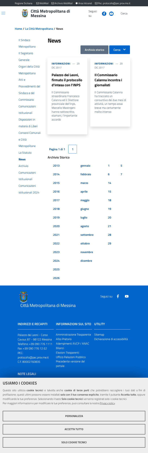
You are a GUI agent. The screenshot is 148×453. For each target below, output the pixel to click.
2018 (56, 209)
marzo (84, 183)
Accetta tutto (74, 429)
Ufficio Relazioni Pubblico (71, 357)
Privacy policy (107, 403)
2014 (56, 174)
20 (109, 217)
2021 (56, 235)
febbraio (85, 174)
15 (109, 191)
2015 (56, 183)
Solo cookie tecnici (74, 442)
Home (18, 28)
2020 (56, 226)
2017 (56, 200)
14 (109, 183)
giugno (84, 209)
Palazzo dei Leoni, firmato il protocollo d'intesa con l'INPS (67, 80)
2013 (56, 165)
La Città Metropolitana (39, 28)
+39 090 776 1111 (40, 344)
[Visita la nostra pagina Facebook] (102, 13)
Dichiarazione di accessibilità (111, 339)
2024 (56, 260)
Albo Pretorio (63, 339)
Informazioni (61, 63)
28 (109, 235)
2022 (56, 243)
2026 (56, 278)
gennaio (85, 165)
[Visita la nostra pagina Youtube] (110, 13)
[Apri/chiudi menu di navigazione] (3, 13)
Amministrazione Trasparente (73, 334)
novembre (86, 252)
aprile (84, 191)
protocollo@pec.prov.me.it (33, 357)
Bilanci (60, 348)
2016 (56, 191)
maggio (84, 200)
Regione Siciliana (23, 3)
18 (109, 200)
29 (109, 243)
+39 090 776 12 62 (35, 348)
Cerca (117, 50)
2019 (56, 217)
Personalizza (74, 416)
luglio (83, 217)
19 (109, 209)
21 (109, 226)
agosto (84, 226)
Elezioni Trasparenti (67, 352)
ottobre (85, 243)
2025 (56, 269)
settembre (86, 235)
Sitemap (99, 334)
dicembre (86, 260)
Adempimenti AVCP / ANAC (72, 343)
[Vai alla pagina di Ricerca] (131, 13)
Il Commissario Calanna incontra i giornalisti (108, 80)
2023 (56, 252)
